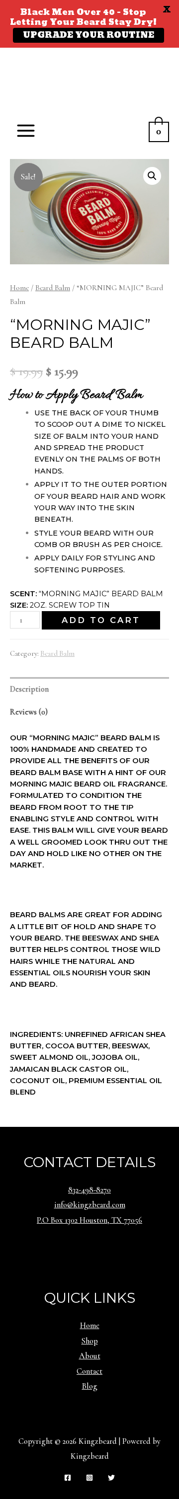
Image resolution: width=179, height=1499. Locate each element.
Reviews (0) (29, 712)
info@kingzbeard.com (89, 1205)
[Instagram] (89, 1477)
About (89, 1356)
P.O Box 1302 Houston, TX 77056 (89, 1220)
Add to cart (101, 620)
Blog (89, 1386)
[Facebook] (67, 1477)
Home (19, 287)
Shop (90, 1341)
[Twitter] (111, 1477)
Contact (89, 1371)
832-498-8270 (89, 1190)
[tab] (89, 689)
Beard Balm (52, 287)
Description (29, 689)
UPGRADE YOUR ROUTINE (88, 35)
